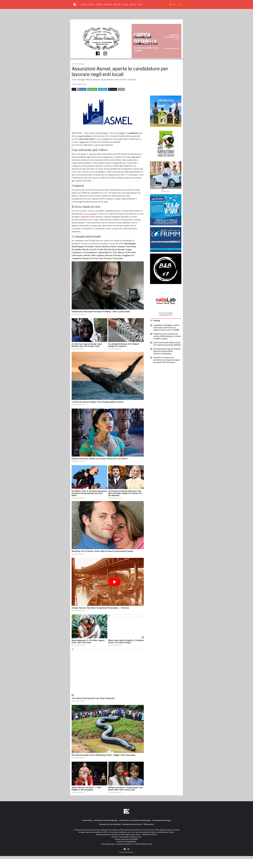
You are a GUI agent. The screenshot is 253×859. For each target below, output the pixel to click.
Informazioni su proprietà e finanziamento (135, 820)
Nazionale (107, 4)
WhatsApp (93, 89)
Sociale (125, 4)
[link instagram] (174, 4)
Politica (91, 4)
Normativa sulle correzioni (132, 824)
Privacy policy (148, 824)
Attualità (99, 4)
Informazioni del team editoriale (106, 820)
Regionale (117, 4)
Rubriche (132, 4)
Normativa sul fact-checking (110, 824)
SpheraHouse (130, 852)
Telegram (103, 89)
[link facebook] (170, 4)
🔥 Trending (155, 321)
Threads (113, 89)
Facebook (82, 89)
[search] (179, 4)
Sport (140, 4)
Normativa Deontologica (161, 820)
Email (122, 89)
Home (74, 64)
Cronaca (83, 4)
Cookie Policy (87, 820)
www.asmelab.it (90, 213)
